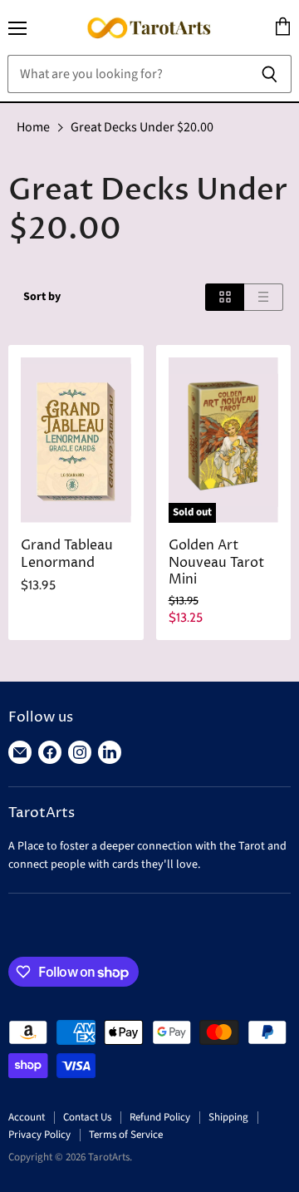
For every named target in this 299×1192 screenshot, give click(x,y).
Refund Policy (160, 1117)
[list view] (263, 297)
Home (33, 127)
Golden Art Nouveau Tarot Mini (216, 563)
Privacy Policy (39, 1134)
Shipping (228, 1117)
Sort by (42, 296)
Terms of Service (126, 1134)
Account (26, 1117)
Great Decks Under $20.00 (142, 127)
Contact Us (87, 1117)
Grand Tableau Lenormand (67, 554)
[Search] (270, 74)
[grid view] (224, 297)
